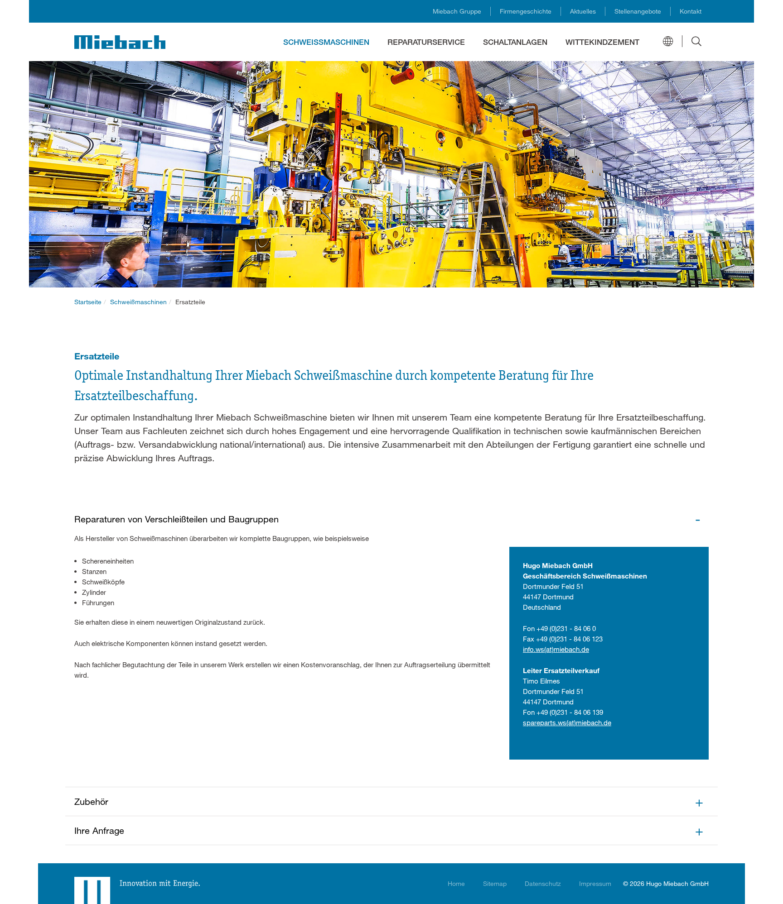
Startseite (88, 302)
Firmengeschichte (525, 11)
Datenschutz (543, 883)
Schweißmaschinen (138, 302)
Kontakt (690, 11)
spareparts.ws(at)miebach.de (567, 722)
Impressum (595, 883)
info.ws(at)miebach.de (556, 649)
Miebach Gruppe (457, 11)
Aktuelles (583, 11)
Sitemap (495, 883)
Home (456, 883)
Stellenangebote (637, 11)
